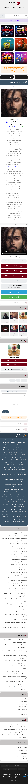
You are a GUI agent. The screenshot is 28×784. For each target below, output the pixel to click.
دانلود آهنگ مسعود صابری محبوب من (17, 554)
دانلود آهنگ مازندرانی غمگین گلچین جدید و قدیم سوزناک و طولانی (15, 683)
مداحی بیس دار (22, 701)
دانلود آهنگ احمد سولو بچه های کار (18, 727)
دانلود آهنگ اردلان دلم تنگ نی (19, 546)
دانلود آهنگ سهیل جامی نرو (19, 556)
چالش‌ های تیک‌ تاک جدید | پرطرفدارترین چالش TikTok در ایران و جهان (15, 610)
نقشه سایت (21, 769)
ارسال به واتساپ (13, 297)
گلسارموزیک (14, 3)
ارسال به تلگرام (13, 292)
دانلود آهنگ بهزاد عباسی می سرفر (18, 572)
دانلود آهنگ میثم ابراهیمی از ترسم (18, 543)
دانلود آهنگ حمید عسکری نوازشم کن (17, 551)
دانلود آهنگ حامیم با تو (20, 575)
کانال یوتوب (4, 766)
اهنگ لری (24, 712)
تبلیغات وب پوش (22, 758)
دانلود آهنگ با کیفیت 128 (13, 271)
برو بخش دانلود (6, 77)
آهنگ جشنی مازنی (21, 709)
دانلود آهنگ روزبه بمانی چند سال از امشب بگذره (15, 729)
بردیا (18, 380)
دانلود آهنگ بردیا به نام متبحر (16, 82)
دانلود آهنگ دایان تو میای (20, 549)
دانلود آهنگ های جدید (18, 424)
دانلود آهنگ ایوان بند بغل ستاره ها (18, 562)
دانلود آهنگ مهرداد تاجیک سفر (19, 559)
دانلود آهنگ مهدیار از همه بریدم (18, 619)
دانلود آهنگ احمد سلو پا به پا (19, 533)
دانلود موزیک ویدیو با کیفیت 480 (13, 276)
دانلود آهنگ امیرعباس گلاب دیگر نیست (17, 577)
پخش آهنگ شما (13, 20)
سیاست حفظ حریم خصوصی (10, 769)
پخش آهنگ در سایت (21, 756)
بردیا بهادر (12, 380)
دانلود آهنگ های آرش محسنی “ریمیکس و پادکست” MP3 (14, 629)
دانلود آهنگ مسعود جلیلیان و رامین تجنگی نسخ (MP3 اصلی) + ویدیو (14, 736)
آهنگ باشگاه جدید (21, 699)
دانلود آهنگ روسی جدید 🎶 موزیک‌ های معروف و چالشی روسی (15, 688)
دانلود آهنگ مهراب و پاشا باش (19, 567)
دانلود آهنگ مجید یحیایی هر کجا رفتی (17, 535)
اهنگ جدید (21, 7)
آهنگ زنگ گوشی (22, 707)
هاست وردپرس (22, 753)
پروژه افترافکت (22, 750)
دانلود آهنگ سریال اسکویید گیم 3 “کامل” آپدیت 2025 (13, 724)
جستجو (2, 15)
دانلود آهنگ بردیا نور (14, 357)
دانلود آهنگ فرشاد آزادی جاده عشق (18, 732)
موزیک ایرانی (9, 285)
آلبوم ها (14, 7)
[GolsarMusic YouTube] (12, 781)
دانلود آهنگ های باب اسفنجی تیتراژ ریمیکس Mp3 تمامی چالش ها (14, 605)
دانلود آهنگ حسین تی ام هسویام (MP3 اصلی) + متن (14, 538)
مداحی (16, 11)
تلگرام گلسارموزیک (14, 766)
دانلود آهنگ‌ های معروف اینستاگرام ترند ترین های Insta (15, 616)
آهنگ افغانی (23, 714)
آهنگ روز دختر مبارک (21, 704)
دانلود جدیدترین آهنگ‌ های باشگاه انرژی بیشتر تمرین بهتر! (14, 600)
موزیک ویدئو (7, 7)
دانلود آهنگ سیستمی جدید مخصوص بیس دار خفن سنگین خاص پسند (14, 595)
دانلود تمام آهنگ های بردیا (13, 281)
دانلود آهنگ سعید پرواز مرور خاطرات (18, 580)
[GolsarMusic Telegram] (16, 781)
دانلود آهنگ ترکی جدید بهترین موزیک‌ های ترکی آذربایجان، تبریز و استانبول (15, 624)
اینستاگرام (23, 766)
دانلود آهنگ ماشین (17, 285)
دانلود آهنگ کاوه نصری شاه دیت (18, 570)
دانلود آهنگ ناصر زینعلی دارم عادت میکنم (16, 583)
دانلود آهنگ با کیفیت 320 (13, 266)
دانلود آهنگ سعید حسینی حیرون (18, 564)
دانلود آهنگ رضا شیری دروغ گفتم (18, 585)
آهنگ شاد (24, 380)
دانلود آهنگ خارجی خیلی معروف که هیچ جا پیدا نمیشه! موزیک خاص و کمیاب (15, 589)
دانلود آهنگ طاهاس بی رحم (20, 541)
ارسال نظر (5, 412)
